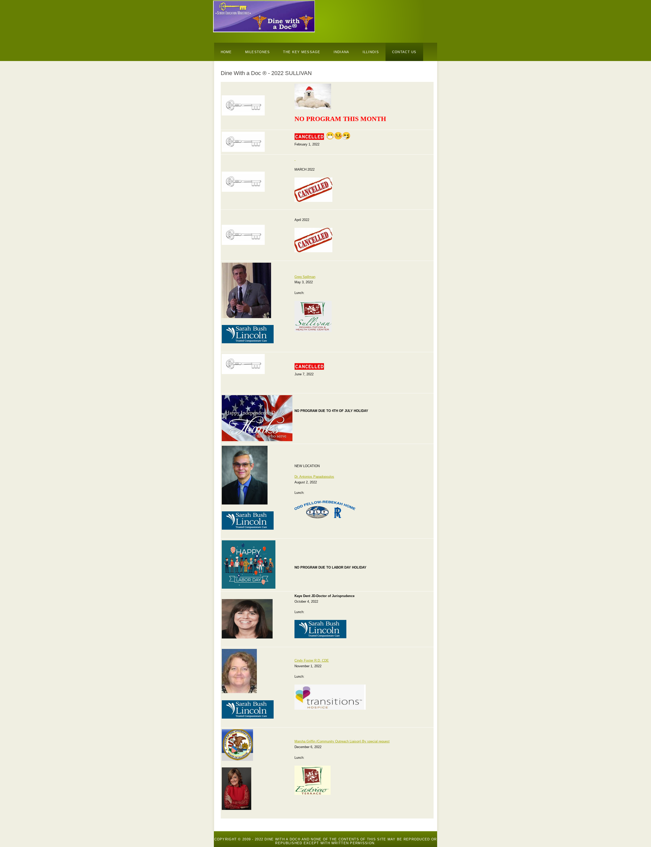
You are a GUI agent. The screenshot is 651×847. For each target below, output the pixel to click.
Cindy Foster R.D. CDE (311, 660)
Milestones (257, 52)
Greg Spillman (304, 277)
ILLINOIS (371, 52)
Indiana (341, 52)
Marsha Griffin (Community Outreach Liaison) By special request (342, 741)
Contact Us (404, 52)
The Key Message (301, 52)
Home (226, 52)
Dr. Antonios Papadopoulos (314, 477)
